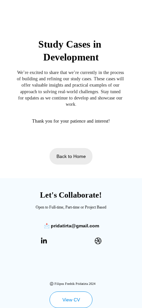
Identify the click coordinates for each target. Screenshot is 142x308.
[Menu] (127, 3)
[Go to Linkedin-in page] (44, 241)
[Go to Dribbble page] (98, 241)
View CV (71, 299)
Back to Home (71, 156)
